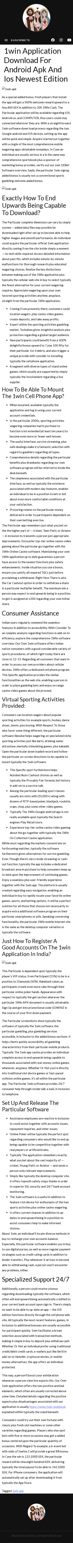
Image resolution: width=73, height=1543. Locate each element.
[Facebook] (53, 40)
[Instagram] (61, 40)
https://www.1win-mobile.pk (47, 1406)
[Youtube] (69, 40)
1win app (18, 1491)
